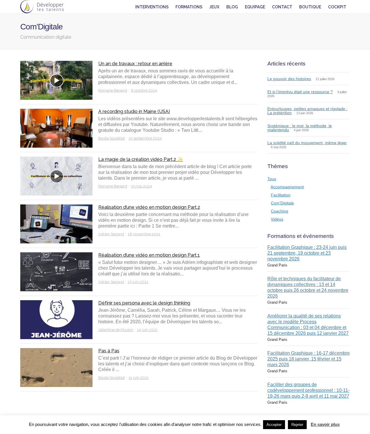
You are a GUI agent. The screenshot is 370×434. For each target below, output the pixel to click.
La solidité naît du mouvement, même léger (307, 142)
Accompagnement (287, 187)
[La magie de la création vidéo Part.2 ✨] (56, 176)
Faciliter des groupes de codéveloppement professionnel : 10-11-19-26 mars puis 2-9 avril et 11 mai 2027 (308, 390)
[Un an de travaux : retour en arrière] (56, 80)
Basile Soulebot (111, 138)
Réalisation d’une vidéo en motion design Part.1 (149, 255)
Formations (188, 7)
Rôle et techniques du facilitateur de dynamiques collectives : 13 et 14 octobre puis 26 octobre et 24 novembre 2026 (307, 287)
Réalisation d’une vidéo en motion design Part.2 (149, 207)
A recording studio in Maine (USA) (134, 111)
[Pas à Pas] (56, 367)
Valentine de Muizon (115, 330)
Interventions (152, 7)
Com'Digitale (282, 203)
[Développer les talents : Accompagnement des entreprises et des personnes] (42, 6)
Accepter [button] (274, 424)
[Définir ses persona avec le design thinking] (56, 319)
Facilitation (281, 195)
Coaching (279, 211)
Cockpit (337, 7)
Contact (282, 7)
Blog (232, 7)
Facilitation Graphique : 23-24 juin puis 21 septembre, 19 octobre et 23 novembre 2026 (307, 253)
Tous (271, 178)
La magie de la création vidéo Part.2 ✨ (140, 159)
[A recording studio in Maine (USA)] (56, 128)
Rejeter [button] (297, 424)
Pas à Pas (108, 351)
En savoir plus (325, 424)
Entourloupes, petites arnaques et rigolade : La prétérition (307, 110)
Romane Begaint (112, 90)
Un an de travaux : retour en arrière (135, 63)
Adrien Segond (111, 234)
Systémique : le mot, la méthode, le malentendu (299, 127)
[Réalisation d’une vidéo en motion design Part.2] (56, 223)
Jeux (214, 7)
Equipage (255, 7)
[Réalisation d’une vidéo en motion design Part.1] (56, 271)
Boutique (310, 7)
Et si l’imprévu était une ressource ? (300, 91)
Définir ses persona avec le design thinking (144, 303)
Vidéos (277, 219)
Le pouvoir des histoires (289, 78)
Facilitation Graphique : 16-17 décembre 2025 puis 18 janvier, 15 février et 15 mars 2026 (308, 359)
